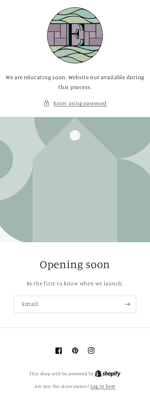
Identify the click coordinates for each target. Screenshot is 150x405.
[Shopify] (108, 373)
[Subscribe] (128, 304)
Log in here (102, 386)
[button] (75, 103)
